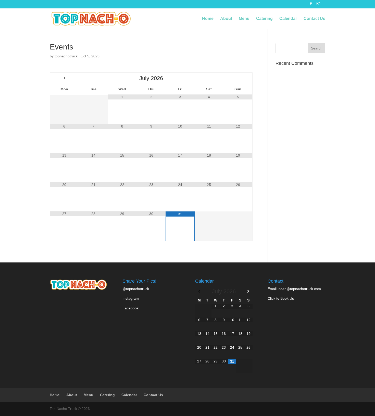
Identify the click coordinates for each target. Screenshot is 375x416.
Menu (244, 19)
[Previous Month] (64, 78)
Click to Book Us (281, 298)
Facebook (130, 308)
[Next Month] (237, 78)
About (226, 19)
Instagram (130, 298)
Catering (264, 19)
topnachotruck (66, 56)
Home (208, 19)
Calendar (288, 19)
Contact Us (314, 19)
